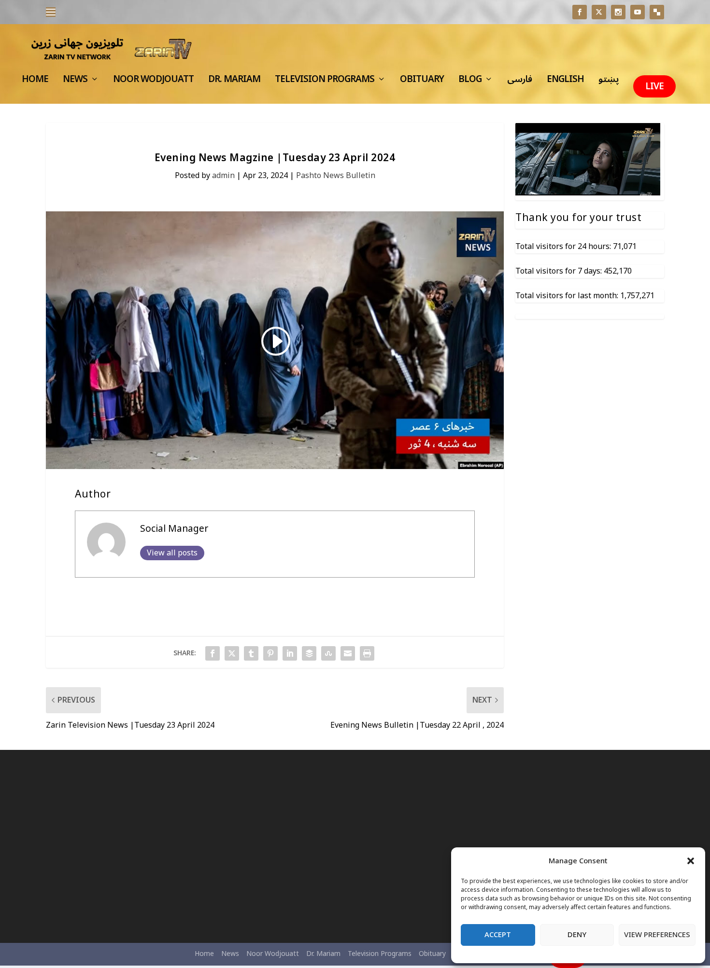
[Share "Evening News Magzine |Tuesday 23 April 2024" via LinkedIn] (289, 653)
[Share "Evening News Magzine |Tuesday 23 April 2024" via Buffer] (309, 653)
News (75, 82)
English (565, 82)
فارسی (519, 82)
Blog (470, 82)
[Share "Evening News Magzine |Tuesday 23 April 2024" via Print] (367, 653)
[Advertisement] (145, 846)
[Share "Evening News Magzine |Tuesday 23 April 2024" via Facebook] (212, 653)
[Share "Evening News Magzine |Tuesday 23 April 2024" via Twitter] (231, 653)
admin (223, 175)
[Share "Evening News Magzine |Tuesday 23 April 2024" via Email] (347, 653)
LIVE (654, 86)
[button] (691, 861)
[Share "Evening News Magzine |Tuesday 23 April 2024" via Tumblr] (251, 653)
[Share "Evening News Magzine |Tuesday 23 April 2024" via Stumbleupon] (328, 653)
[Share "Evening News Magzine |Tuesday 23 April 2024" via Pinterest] (270, 653)
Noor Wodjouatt (153, 82)
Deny (577, 934)
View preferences (657, 934)
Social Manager (174, 529)
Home (35, 82)
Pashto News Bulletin (335, 175)
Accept (497, 934)
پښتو (608, 82)
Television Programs (324, 82)
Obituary (422, 82)
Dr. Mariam (234, 82)
